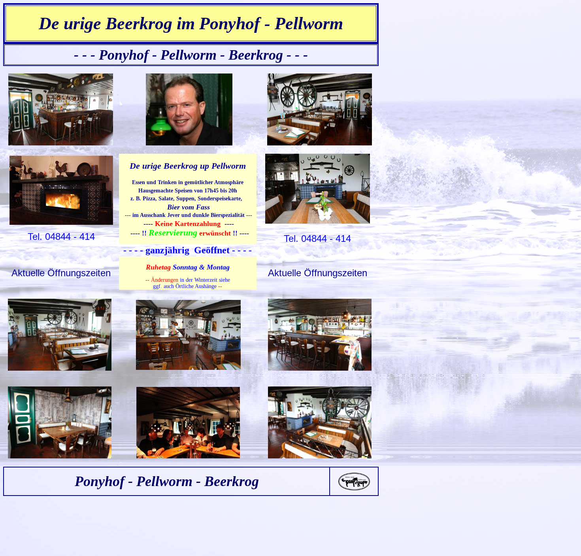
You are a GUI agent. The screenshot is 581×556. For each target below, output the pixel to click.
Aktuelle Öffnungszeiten (61, 273)
